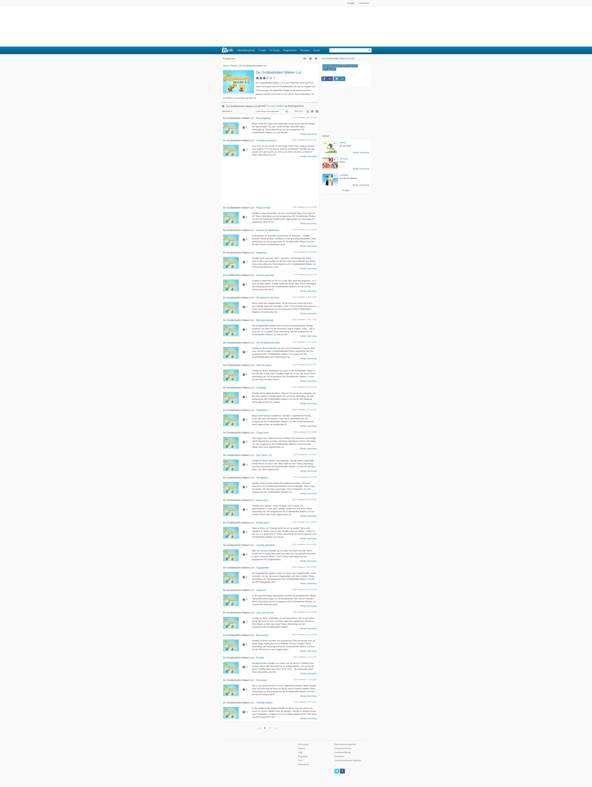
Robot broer (262, 522)
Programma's (289, 50)
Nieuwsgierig (263, 118)
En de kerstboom (348, 178)
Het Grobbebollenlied (268, 342)
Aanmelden (364, 3)
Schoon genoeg (265, 275)
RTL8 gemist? (350, 66)
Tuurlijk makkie (264, 702)
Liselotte (344, 175)
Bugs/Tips (303, 756)
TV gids (262, 50)
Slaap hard (262, 432)
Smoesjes (261, 680)
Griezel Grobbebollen (268, 230)
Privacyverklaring (342, 748)
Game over (262, 500)
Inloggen (351, 3)
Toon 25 (297, 111)
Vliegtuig (261, 387)
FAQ (300, 752)
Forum (316, 50)
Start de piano (263, 365)
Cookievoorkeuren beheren (347, 760)
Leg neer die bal (265, 612)
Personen (305, 50)
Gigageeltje (262, 567)
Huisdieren (262, 410)
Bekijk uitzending (308, 134)
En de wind (345, 145)
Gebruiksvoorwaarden (345, 744)
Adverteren (303, 764)
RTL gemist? (329, 69)
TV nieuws (274, 50)
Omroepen (303, 744)
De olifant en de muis (267, 297)
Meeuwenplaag (264, 320)
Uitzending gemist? (332, 66)
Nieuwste (226, 111)
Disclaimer (339, 756)
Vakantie (261, 590)
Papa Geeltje (263, 207)
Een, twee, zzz (264, 455)
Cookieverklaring (342, 752)
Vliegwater (262, 477)
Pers (300, 760)
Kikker (343, 142)
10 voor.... (345, 158)
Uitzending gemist (246, 50)
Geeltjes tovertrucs (266, 140)
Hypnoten (261, 252)
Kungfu (260, 657)
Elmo (342, 162)
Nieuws (301, 748)
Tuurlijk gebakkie (265, 545)
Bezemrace (262, 635)
